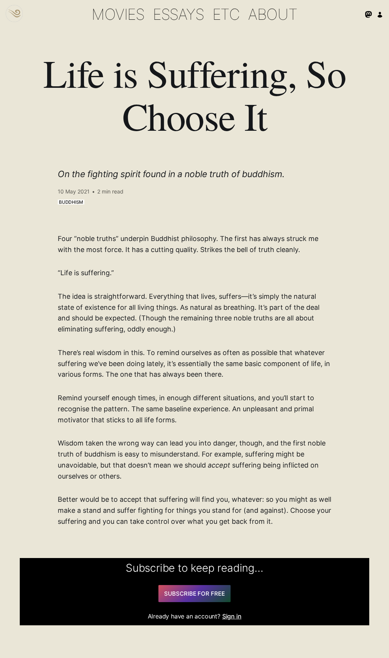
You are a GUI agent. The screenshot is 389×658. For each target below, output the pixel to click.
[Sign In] (379, 14)
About (272, 14)
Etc (226, 14)
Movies (118, 14)
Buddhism (71, 202)
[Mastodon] (368, 14)
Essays (178, 14)
